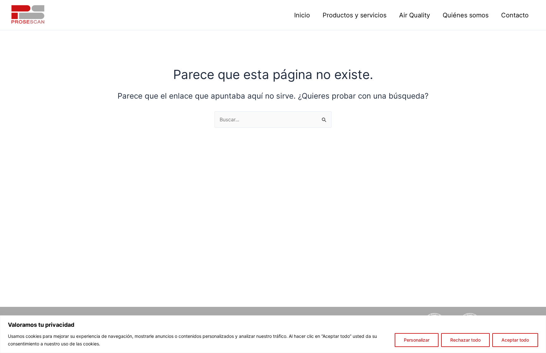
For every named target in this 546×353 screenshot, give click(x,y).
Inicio (302, 15)
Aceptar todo (515, 340)
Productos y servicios (354, 15)
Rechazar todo (465, 340)
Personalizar (416, 340)
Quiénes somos (465, 15)
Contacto (515, 15)
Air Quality (414, 15)
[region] (273, 334)
